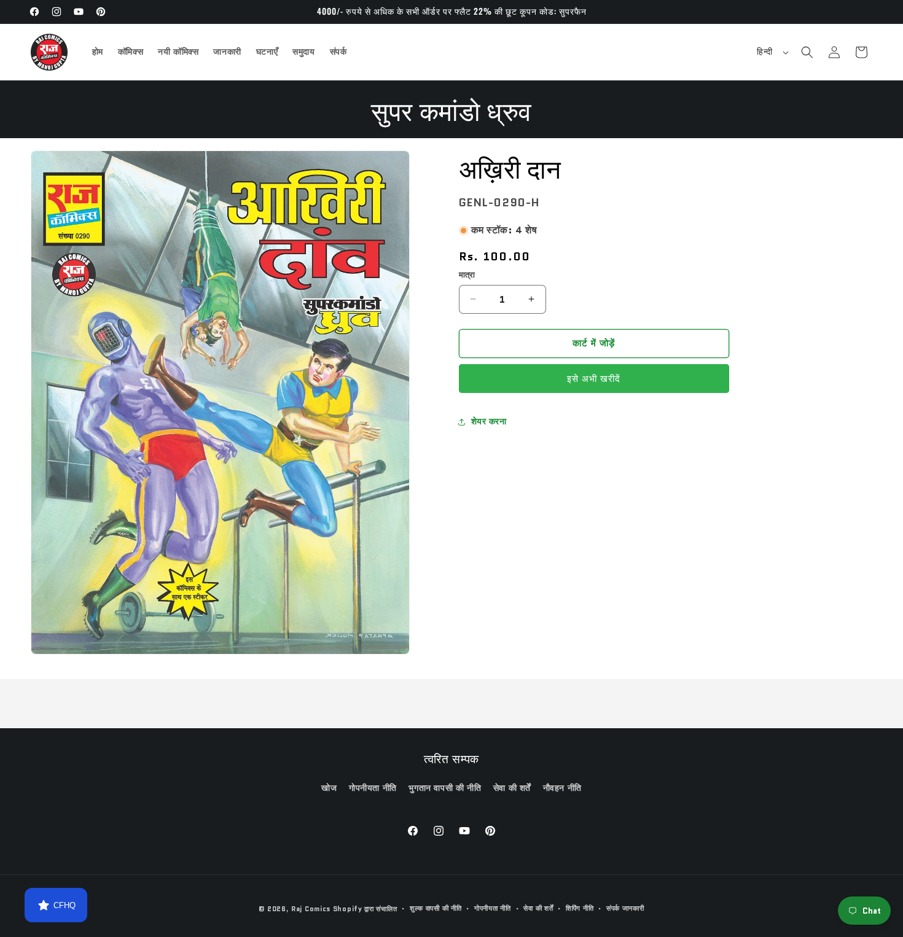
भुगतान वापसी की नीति (444, 788)
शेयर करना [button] (489, 421)
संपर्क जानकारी (625, 908)
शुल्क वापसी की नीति (435, 908)
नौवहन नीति (562, 788)
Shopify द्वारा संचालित (365, 909)
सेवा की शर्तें (512, 788)
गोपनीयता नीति (373, 788)
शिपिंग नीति (579, 908)
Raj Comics (310, 909)
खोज (329, 788)
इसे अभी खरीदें (593, 379)
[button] (807, 52)
